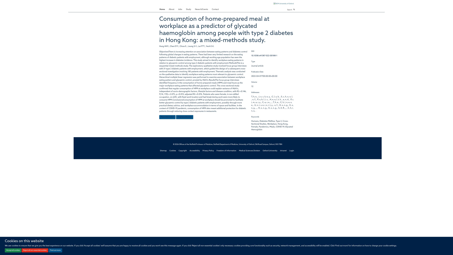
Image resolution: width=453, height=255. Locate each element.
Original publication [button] (185, 117)
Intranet (283, 151)
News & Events (201, 9)
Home (162, 9)
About (171, 9)
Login (291, 151)
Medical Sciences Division (249, 151)
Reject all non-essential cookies (35, 250)
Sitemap (163, 151)
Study (188, 9)
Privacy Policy (208, 151)
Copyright (183, 151)
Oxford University (270, 151)
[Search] (294, 9)
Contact (215, 9)
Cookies (172, 151)
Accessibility (195, 151)
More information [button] (167, 117)
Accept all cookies (13, 250)
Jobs (180, 9)
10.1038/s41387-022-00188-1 (264, 56)
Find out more (55, 250)
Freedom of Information (226, 151)
